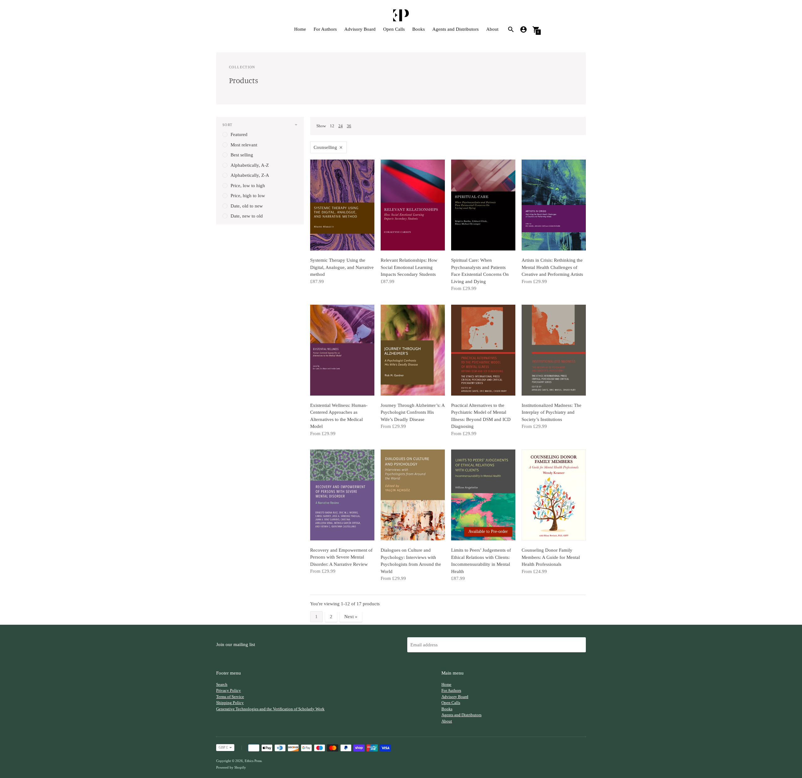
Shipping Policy (230, 702)
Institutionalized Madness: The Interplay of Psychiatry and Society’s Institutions (551, 412)
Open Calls (394, 29)
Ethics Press (253, 761)
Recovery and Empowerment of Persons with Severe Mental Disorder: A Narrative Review (341, 557)
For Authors (325, 29)
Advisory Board (360, 29)
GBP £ (223, 747)
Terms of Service (230, 696)
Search (221, 684)
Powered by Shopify (231, 767)
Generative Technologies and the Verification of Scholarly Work (270, 709)
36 (349, 126)
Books (418, 29)
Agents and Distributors (455, 29)
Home (300, 29)
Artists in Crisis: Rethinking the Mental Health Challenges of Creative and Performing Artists (552, 267)
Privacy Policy (228, 690)
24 (340, 126)
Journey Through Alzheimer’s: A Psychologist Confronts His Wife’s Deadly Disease (413, 412)
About (492, 29)
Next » (350, 616)
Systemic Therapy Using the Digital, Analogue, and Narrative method (342, 267)
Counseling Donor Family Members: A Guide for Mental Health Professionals (551, 557)
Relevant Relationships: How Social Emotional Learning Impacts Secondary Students (409, 267)
